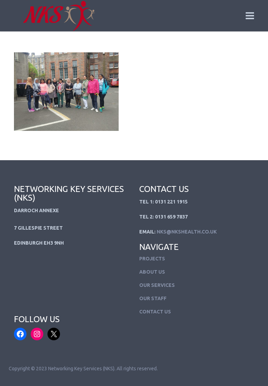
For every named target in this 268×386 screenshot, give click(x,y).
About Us (152, 272)
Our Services (157, 285)
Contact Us (155, 311)
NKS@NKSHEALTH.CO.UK (187, 232)
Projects (152, 258)
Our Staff (152, 298)
